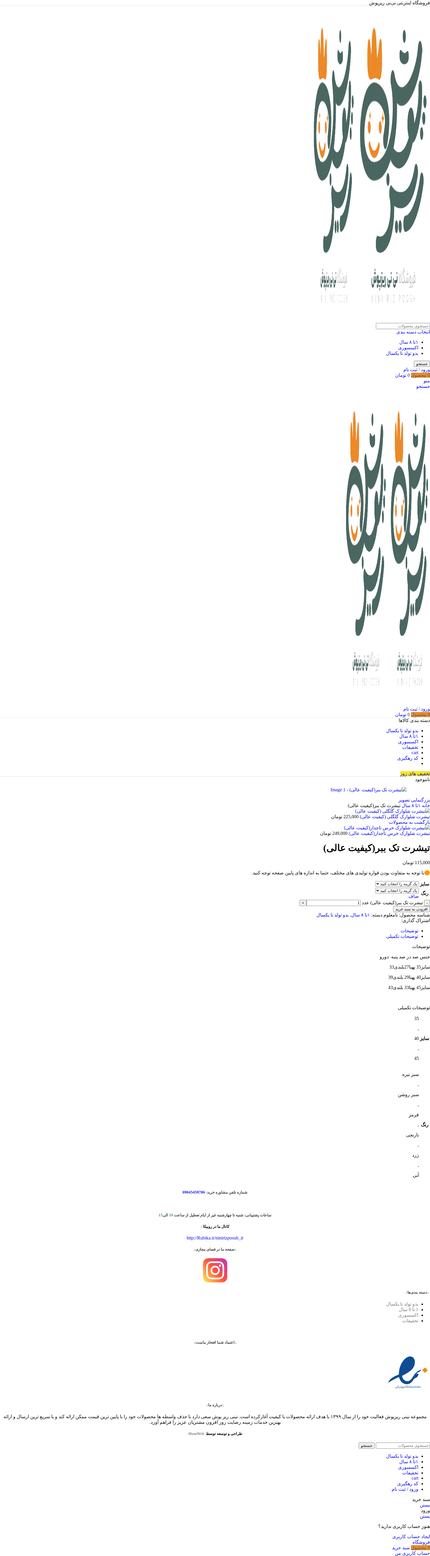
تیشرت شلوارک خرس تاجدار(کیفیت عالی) (389, 833)
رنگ (425, 893)
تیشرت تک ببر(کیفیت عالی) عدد (392, 902)
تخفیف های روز (415, 773)
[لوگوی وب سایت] (393, 320)
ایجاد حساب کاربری (411, 1536)
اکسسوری (408, 347)
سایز (424, 883)
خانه (425, 805)
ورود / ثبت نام (405, 1489)
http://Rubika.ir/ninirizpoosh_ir (215, 1237)
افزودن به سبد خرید (411, 909)
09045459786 (194, 1192)
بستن (425, 1504)
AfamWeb (196, 1433)
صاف (413, 896)
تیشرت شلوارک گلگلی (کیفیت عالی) (394, 816)
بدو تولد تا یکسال (402, 353)
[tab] (409, 930)
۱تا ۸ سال (408, 342)
